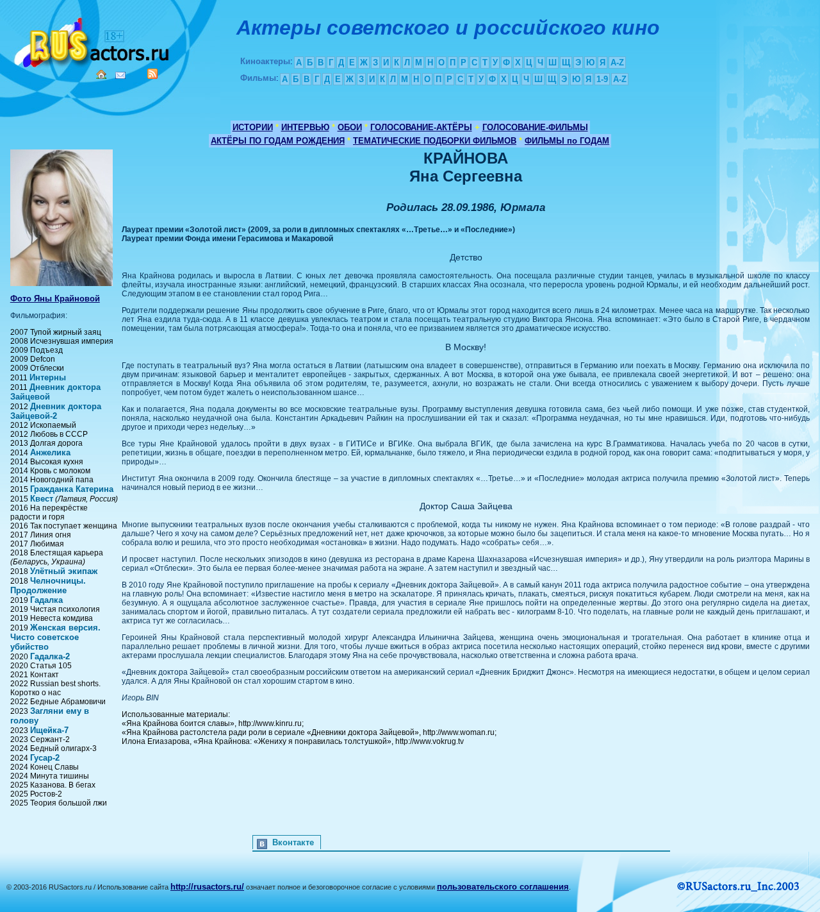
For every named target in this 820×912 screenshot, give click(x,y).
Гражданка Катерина (71, 489)
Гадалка (46, 600)
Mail (120, 75)
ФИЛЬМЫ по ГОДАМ (567, 141)
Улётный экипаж (63, 571)
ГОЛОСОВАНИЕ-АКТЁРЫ (421, 127)
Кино (93, 40)
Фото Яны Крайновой (55, 298)
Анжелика (50, 452)
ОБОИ (350, 127)
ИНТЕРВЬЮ (305, 127)
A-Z (617, 62)
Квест (41, 498)
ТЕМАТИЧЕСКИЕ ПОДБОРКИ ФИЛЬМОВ (434, 141)
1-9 (602, 79)
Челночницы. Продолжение (48, 585)
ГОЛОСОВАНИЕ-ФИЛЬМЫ (535, 127)
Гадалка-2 (50, 656)
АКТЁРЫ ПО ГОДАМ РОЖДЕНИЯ (278, 141)
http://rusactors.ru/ (207, 886)
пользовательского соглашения (503, 886)
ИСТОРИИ (253, 127)
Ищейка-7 (49, 730)
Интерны (47, 377)
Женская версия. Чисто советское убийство (55, 637)
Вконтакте (293, 842)
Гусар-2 (45, 758)
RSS (152, 74)
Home (101, 74)
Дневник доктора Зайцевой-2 (55, 411)
